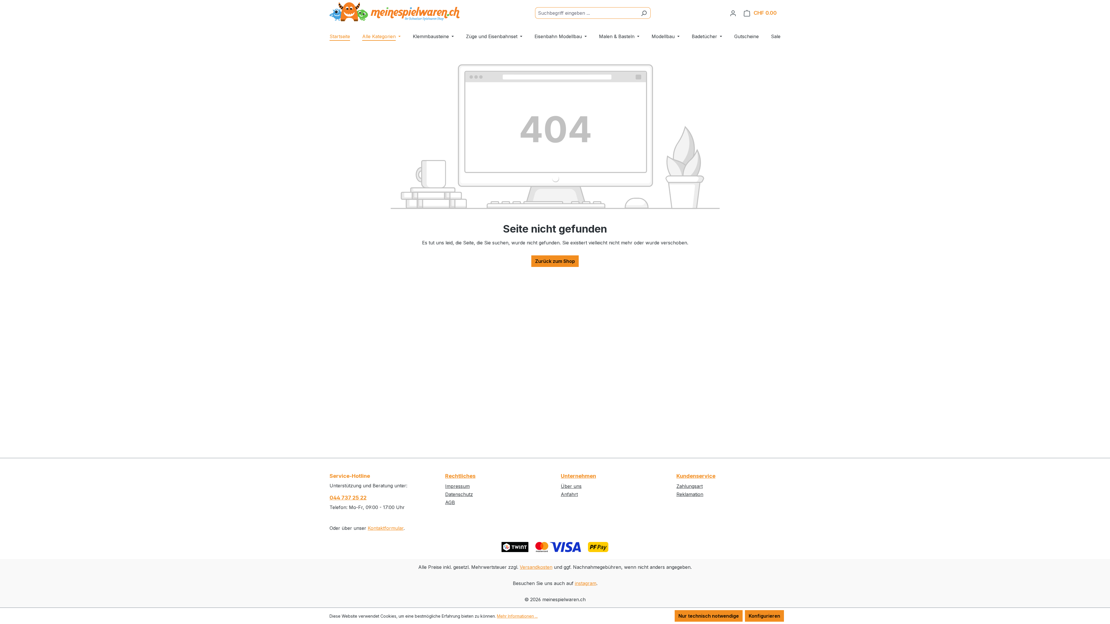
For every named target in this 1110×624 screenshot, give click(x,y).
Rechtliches (460, 476)
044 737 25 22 (348, 498)
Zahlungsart (689, 486)
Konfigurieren (764, 616)
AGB (450, 502)
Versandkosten (536, 567)
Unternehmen (578, 476)
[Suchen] (644, 13)
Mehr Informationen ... (517, 616)
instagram (585, 583)
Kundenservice (695, 476)
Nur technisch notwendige (708, 616)
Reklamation (689, 494)
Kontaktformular (386, 528)
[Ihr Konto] (733, 13)
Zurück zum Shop (555, 261)
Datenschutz (459, 494)
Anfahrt (569, 494)
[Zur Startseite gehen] (395, 11)
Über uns (571, 486)
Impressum (457, 486)
